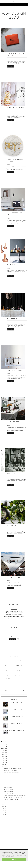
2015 (3, 752)
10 (4, 762)
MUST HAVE (11, 265)
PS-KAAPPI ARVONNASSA (16, 723)
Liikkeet (8, 662)
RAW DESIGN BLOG (14, 15)
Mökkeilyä (19, 665)
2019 (3, 744)
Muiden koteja (9, 665)
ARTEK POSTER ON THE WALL (11, 775)
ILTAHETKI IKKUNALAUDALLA (11, 799)
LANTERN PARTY (13, 422)
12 (4, 758)
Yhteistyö (8, 678)
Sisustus (8, 673)
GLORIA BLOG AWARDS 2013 (11, 770)
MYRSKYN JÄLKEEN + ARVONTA (16, 730)
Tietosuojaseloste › (24, 4)
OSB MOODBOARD (8, 791)
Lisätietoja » (10, 66)
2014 (3, 754)
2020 (3, 741)
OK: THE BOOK (12, 318)
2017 (3, 748)
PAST (17, 604)
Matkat (19, 662)
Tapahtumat (19, 673)
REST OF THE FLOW (14, 577)
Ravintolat (9, 670)
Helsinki (19, 660)
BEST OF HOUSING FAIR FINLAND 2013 (13, 797)
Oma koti (18, 668)
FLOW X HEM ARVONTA (16, 702)
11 (4, 760)
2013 (3, 756)
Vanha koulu (19, 675)
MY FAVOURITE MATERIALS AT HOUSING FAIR (15, 795)
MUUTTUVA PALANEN (15, 370)
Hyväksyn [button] (14, 859)
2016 (3, 750)
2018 (3, 746)
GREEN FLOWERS (13, 525)
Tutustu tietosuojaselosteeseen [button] (8, 856)
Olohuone (9, 668)
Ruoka (19, 670)
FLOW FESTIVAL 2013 (9, 793)
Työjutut (8, 675)
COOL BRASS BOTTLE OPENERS (11, 772)
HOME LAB (11, 474)
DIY (8, 660)
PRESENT (12, 604)
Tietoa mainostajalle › (23, 3)
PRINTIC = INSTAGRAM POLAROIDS (15, 54)
